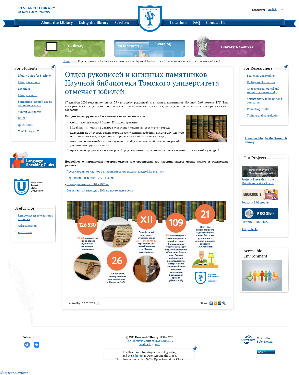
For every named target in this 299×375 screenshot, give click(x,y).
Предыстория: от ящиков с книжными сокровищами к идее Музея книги (115, 171)
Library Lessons (27, 95)
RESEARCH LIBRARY (36, 7)
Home (66, 61)
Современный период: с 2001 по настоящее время (100, 190)
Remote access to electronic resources (35, 217)
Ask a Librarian (27, 226)
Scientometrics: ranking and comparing (264, 100)
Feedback (145, 344)
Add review (25, 232)
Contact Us (215, 22)
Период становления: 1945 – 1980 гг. (90, 178)
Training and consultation (263, 115)
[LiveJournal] (224, 303)
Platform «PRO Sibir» (255, 222)
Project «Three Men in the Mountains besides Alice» (258, 181)
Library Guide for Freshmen (35, 75)
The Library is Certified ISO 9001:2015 (149, 341)
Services (122, 22)
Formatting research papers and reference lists (35, 103)
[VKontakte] (211, 303)
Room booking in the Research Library (266, 140)
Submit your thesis (29, 112)
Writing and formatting (261, 82)
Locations (178, 22)
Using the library (94, 22)
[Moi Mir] (220, 303)
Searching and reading (261, 75)
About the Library (57, 22)
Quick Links (25, 125)
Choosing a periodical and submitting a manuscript (263, 90)
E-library (137, 355)
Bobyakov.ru (265, 341)
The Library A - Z (28, 131)
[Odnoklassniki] (215, 303)
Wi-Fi (21, 118)
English (272, 9)
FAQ (196, 22)
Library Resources (29, 82)
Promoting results (258, 109)
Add (157, 344)
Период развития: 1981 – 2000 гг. (88, 184)
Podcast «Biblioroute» (255, 202)
